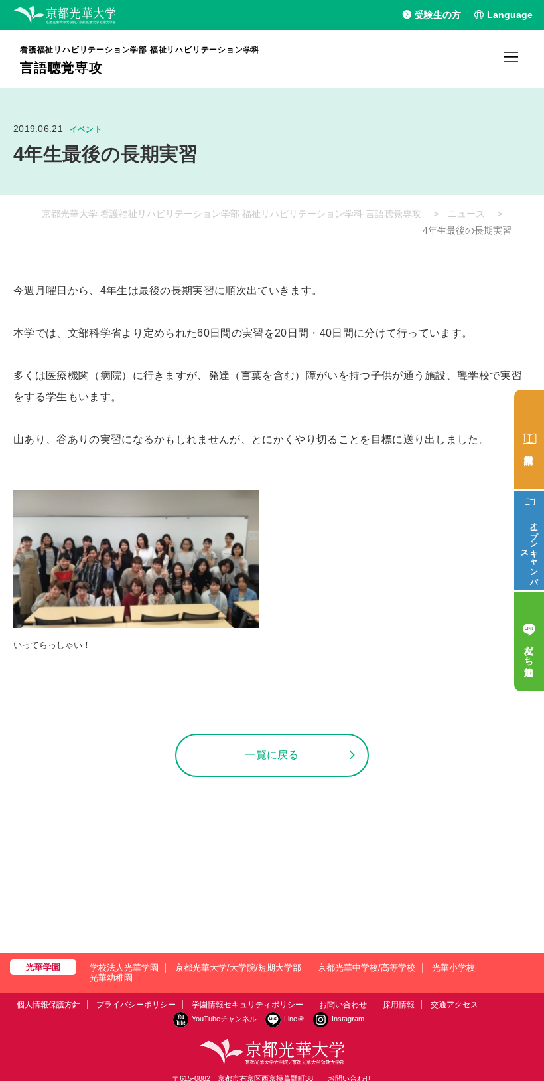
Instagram (348, 1019)
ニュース (466, 213)
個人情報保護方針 (48, 1004)
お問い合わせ (343, 1004)
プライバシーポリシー (136, 1004)
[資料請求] (529, 439)
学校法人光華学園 (124, 968)
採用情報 (399, 1004)
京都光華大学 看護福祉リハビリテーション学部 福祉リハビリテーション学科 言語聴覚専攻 (231, 213)
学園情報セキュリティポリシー (247, 1004)
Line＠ (294, 1019)
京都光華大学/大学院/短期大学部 (238, 968)
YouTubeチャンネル (224, 1019)
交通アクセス (454, 1004)
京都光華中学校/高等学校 (366, 968)
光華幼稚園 (111, 978)
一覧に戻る (272, 754)
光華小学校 (453, 968)
